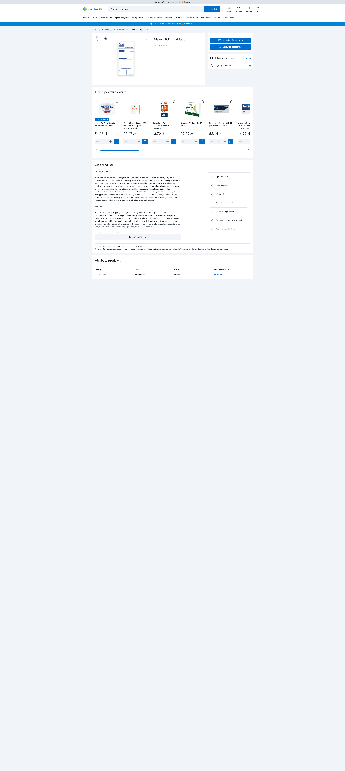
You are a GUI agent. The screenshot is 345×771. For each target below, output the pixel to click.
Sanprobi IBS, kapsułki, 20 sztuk (191, 124)
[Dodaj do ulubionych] (147, 38)
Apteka (95, 30)
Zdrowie (105, 30)
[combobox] (156, 9)
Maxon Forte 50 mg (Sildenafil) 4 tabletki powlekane (160, 125)
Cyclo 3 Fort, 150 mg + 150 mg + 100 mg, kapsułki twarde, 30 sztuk (134, 125)
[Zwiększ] (110, 141)
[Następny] (248, 150)
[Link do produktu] (107, 121)
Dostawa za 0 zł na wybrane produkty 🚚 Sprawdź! (172, 2)
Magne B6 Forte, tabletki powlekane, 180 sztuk (105, 124)
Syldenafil (218, 274)
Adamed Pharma (109, 247)
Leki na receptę (119, 30)
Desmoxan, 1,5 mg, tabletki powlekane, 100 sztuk (220, 124)
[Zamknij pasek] (339, 23)
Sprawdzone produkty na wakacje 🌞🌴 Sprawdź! (171, 24)
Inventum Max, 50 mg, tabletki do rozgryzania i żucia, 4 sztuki (247, 125)
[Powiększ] (106, 39)
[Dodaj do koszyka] (116, 141)
